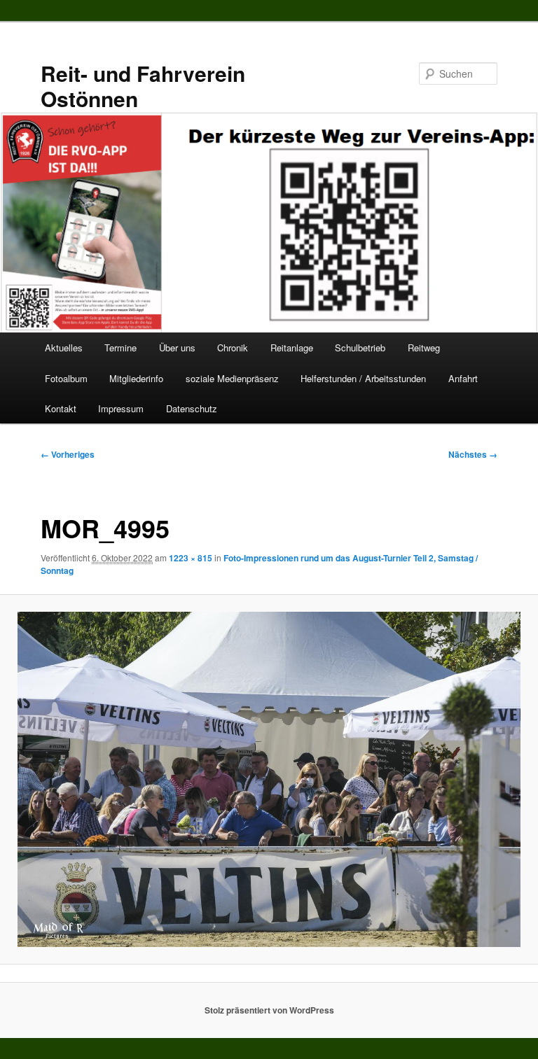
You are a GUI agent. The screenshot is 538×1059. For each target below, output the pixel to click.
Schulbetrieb (360, 347)
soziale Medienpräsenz (232, 378)
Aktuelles (64, 347)
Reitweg (424, 347)
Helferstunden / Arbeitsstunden (363, 378)
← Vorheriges (68, 454)
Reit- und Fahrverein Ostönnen (143, 85)
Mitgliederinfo (136, 378)
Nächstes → (472, 454)
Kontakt (60, 408)
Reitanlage (291, 347)
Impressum (121, 408)
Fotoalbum (66, 378)
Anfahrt (463, 378)
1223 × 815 (190, 558)
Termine (120, 347)
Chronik (232, 347)
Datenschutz (191, 408)
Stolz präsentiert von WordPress (269, 1010)
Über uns (177, 347)
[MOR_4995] (269, 779)
